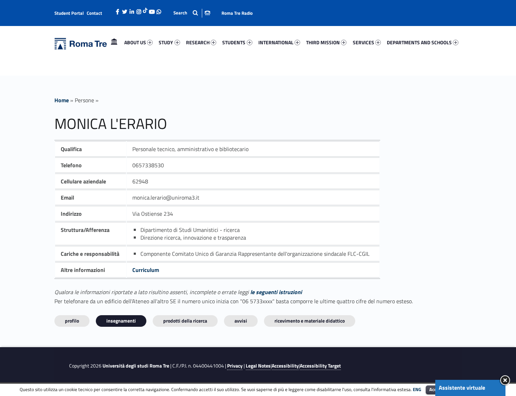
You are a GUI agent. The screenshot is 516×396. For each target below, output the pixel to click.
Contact (94, 13)
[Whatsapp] (159, 10)
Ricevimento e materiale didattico (309, 320)
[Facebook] (117, 10)
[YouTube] (151, 10)
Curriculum (145, 270)
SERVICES (363, 42)
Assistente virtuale (462, 387)
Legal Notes (258, 366)
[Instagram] (138, 10)
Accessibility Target (320, 366)
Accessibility (285, 366)
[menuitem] (114, 42)
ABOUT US (135, 42)
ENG (417, 389)
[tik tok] (145, 9)
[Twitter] (124, 10)
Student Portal (69, 13)
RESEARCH (198, 42)
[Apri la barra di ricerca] (191, 13)
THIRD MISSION (323, 42)
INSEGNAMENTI (121, 320)
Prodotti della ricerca (185, 320)
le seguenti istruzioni (276, 292)
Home (114, 42)
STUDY (166, 42)
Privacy (235, 366)
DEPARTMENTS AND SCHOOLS (419, 42)
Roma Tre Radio (237, 13)
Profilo (72, 320)
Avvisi (240, 320)
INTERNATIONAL (275, 42)
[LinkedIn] (131, 10)
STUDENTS (233, 42)
